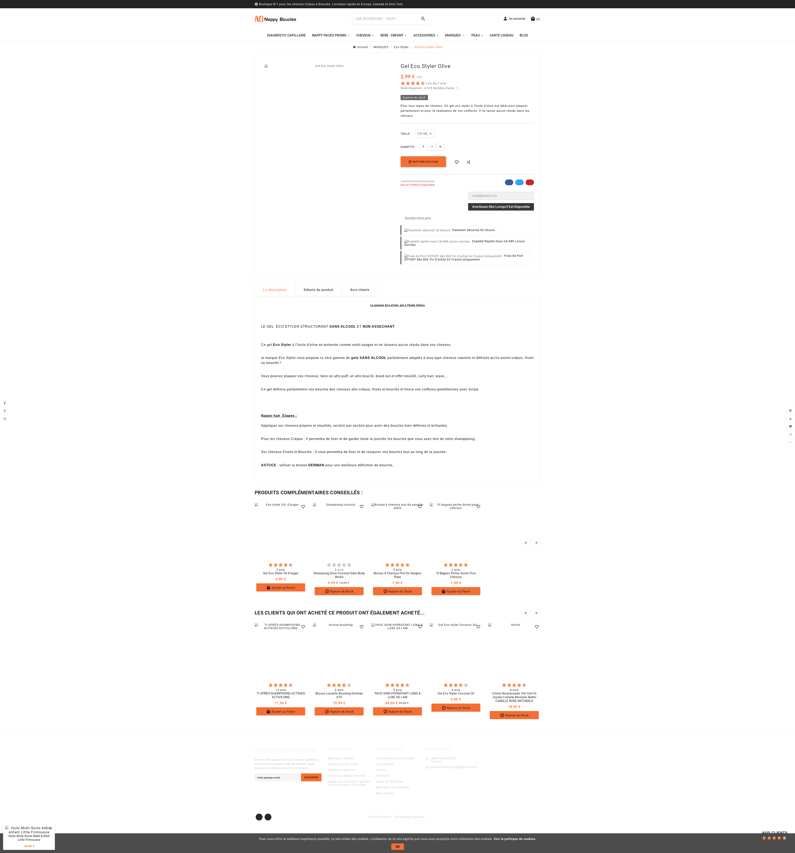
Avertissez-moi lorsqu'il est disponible (501, 207)
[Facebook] (259, 817)
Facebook (509, 182)
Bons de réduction (389, 781)
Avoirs (381, 770)
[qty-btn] (440, 146)
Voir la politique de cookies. (515, 839)
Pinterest (530, 182)
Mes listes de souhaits (392, 787)
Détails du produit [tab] (318, 290)
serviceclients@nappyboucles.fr (454, 767)
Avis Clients (775, 833)
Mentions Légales (341, 758)
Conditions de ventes (343, 764)
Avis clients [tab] (359, 290)
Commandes (385, 764)
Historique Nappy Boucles (347, 775)
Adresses (383, 775)
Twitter (519, 182)
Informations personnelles (395, 758)
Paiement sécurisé (341, 770)
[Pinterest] (268, 817)
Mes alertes (384, 793)
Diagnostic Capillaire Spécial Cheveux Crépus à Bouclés (349, 783)
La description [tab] (275, 290)
